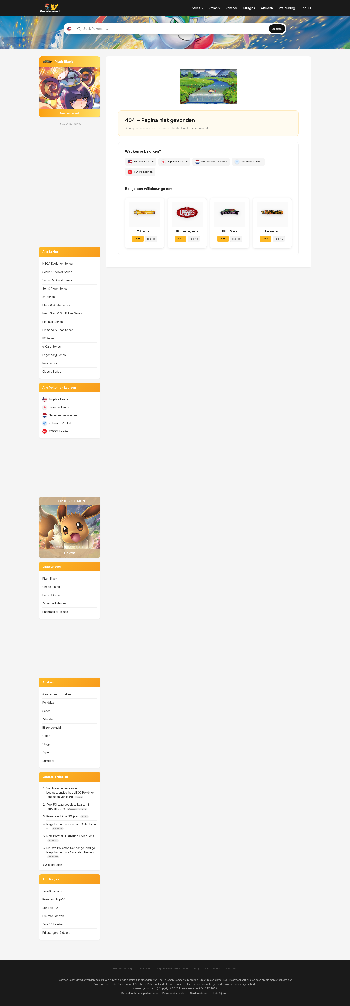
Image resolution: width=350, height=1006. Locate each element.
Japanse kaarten (60, 407)
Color (46, 736)
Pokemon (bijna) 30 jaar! (62, 816)
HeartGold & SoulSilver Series (62, 313)
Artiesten (48, 719)
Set (138, 238)
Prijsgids (249, 8)
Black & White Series (56, 305)
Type (45, 752)
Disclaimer (144, 968)
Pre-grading (287, 8)
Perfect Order (51, 595)
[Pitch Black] (69, 86)
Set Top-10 (50, 908)
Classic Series (51, 371)
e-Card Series (51, 346)
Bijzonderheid (51, 727)
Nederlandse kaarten (63, 415)
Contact (231, 968)
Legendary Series (54, 355)
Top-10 (306, 8)
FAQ (196, 968)
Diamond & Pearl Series (58, 330)
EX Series (48, 338)
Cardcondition (198, 993)
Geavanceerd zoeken (56, 694)
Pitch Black (49, 578)
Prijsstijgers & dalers (56, 933)
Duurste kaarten (53, 916)
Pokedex (231, 8)
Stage (46, 744)
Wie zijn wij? (212, 968)
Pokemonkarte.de (173, 993)
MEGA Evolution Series (57, 263)
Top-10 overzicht (54, 891)
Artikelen (267, 8)
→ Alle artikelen (52, 865)
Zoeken (277, 28)
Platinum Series (52, 322)
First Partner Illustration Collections (70, 836)
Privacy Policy (122, 968)
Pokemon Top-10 (53, 899)
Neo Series (49, 363)
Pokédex (48, 702)
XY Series (48, 297)
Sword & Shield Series (57, 280)
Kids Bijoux (219, 993)
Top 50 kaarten (53, 924)
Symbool (48, 761)
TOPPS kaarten (59, 431)
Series (196, 8)
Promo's (214, 8)
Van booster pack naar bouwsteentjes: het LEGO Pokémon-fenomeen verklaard (71, 792)
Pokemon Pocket (60, 423)
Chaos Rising (51, 587)
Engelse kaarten (59, 399)
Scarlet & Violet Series (57, 272)
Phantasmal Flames (55, 612)
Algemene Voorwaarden (172, 968)
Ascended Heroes (54, 603)
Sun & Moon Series (55, 288)
